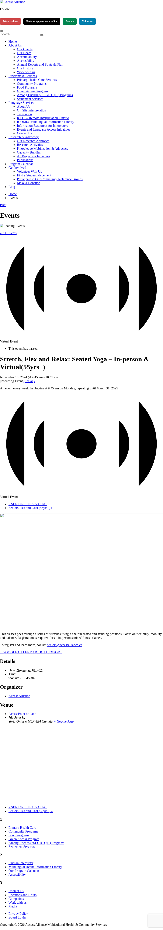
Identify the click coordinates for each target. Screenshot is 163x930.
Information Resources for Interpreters (42, 125)
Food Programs (27, 87)
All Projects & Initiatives (33, 156)
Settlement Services (30, 99)
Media (12, 906)
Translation (24, 114)
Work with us (10, 21)
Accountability (27, 57)
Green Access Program (32, 91)
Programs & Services (22, 76)
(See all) (29, 381)
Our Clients (24, 49)
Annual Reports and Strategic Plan (40, 64)
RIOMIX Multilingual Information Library (45, 122)
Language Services (21, 102)
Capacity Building (29, 152)
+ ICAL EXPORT (49, 652)
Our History (25, 68)
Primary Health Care (22, 827)
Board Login (17, 917)
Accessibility (25, 60)
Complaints (16, 898)
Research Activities (30, 145)
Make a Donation (28, 183)
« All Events (8, 233)
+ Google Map (63, 721)
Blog (11, 187)
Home (12, 41)
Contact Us (24, 133)
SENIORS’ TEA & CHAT (27, 504)
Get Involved (17, 167)
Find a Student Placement (34, 175)
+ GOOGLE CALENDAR (18, 652)
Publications (25, 160)
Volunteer (87, 21)
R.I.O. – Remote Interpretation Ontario (43, 118)
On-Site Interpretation (31, 110)
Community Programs (31, 83)
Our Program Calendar (23, 870)
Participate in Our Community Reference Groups (50, 179)
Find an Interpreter (20, 863)
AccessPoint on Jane (22, 714)
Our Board (24, 53)
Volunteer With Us (29, 171)
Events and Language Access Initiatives (43, 129)
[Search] (42, 35)
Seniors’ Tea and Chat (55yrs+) (30, 508)
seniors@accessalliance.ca (64, 645)
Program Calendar (20, 164)
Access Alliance (19, 696)
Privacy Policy (18, 913)
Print (3, 205)
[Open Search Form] (1, 31)
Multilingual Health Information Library (35, 867)
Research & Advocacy (23, 137)
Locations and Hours (22, 895)
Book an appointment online (41, 21)
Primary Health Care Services (37, 80)
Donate (70, 21)
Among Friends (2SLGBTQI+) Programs (45, 95)
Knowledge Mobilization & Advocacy (42, 148)
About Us (15, 45)
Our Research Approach (33, 141)
